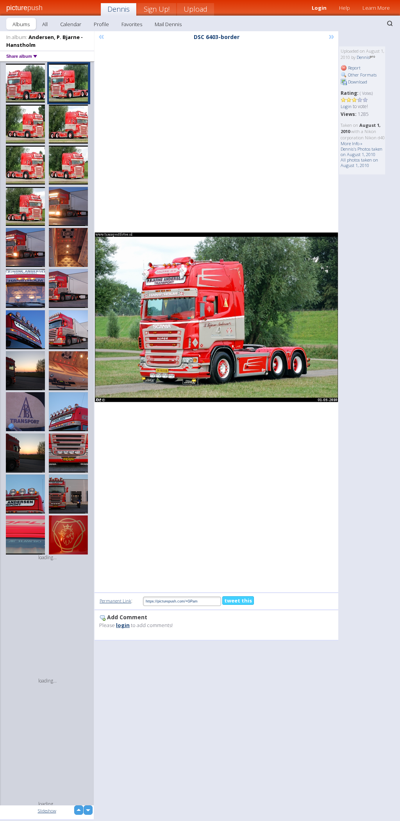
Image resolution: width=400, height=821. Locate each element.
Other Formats (362, 75)
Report (354, 68)
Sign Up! (157, 9)
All (45, 24)
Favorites (131, 24)
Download (357, 82)
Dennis (118, 9)
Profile (101, 24)
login (123, 625)
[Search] (390, 23)
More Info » (351, 143)
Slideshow (47, 811)
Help (344, 7)
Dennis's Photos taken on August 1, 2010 (361, 151)
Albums (21, 24)
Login (346, 106)
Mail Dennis (168, 24)
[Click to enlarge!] (216, 317)
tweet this (238, 600)
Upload (195, 9)
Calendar (70, 24)
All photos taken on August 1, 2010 (359, 162)
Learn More (376, 7)
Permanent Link (115, 601)
